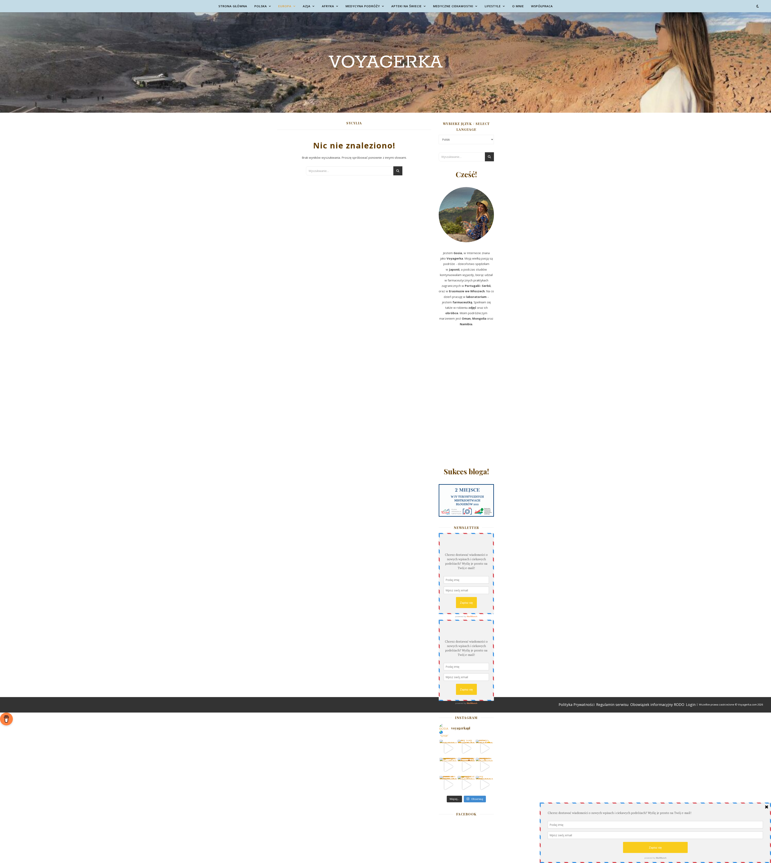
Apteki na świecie (406, 6)
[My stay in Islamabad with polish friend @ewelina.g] (466, 748)
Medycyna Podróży (363, 6)
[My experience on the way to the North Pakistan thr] (484, 784)
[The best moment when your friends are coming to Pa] (448, 766)
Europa (284, 6)
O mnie (518, 6)
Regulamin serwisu (612, 704)
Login (691, 704)
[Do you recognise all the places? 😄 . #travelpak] (466, 784)
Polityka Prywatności (577, 704)
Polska (260, 6)
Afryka (328, 6)
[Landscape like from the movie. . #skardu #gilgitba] (448, 748)
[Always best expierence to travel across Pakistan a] (484, 748)
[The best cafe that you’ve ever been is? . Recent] (466, 766)
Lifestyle (493, 6)
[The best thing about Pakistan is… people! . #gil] (484, 766)
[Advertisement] (466, 398)
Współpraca (542, 6)
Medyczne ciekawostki (453, 6)
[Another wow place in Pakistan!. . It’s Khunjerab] (448, 784)
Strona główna (232, 6)
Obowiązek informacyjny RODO (657, 704)
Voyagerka (385, 62)
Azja (306, 6)
